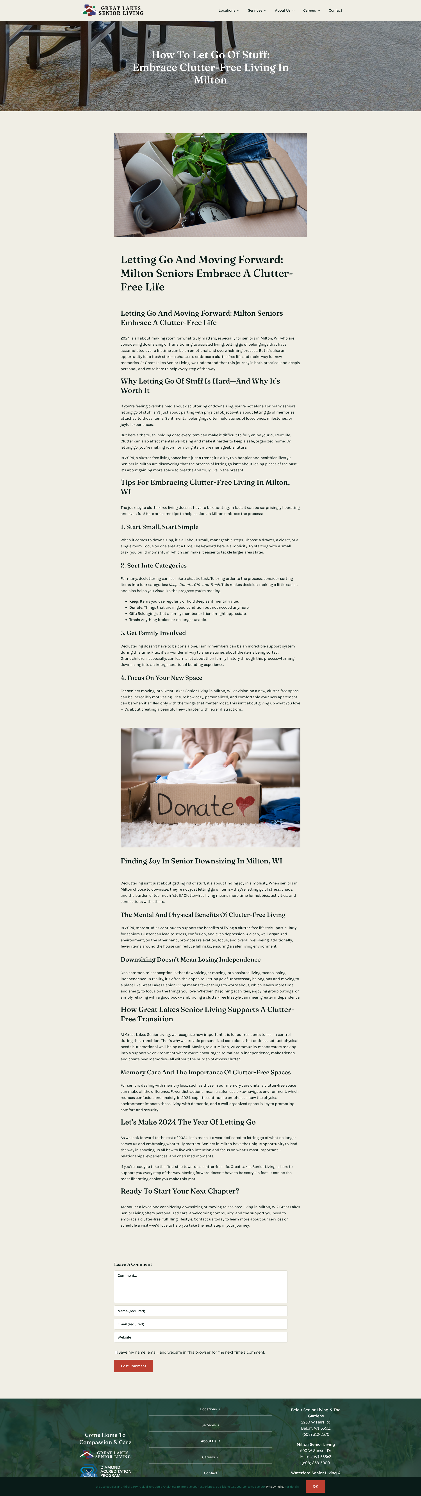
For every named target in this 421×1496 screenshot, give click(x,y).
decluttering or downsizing (209, 406)
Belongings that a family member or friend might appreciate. (187, 613)
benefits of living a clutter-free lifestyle (238, 927)
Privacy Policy (275, 1486)
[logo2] (112, 5)
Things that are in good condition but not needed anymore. (189, 607)
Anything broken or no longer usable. (168, 619)
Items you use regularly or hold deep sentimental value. (184, 601)
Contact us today (209, 1219)
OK (315, 1486)
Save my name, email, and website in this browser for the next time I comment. (191, 1352)
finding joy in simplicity (246, 883)
